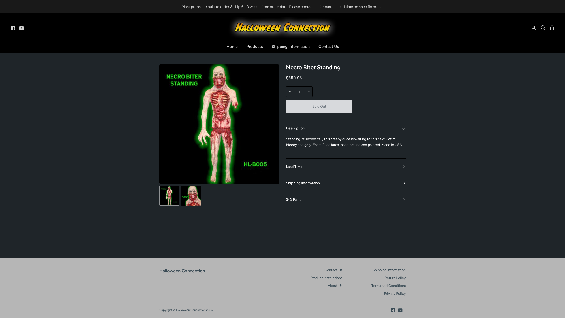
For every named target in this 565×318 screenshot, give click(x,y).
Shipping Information (303, 183)
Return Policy (395, 278)
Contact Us (333, 270)
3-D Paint (293, 199)
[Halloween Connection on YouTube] (400, 310)
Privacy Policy (395, 294)
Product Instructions (326, 278)
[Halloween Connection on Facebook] (393, 310)
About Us (335, 286)
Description (295, 128)
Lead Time (294, 167)
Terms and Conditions (388, 286)
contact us (309, 6)
